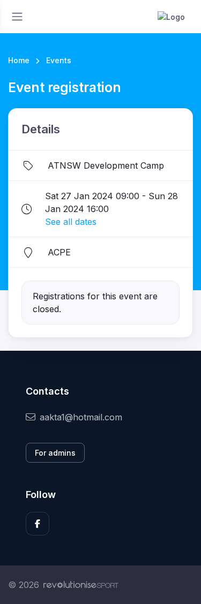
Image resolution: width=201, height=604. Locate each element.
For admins (55, 452)
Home (18, 60)
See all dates (70, 221)
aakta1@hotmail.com (81, 417)
